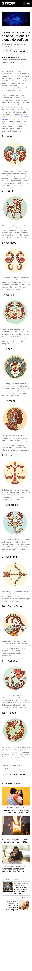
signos (20, 71)
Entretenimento (19, 44)
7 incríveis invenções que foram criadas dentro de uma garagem (21, 890)
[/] (24, 3)
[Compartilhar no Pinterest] (14, 51)
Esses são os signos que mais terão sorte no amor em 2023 (15, 840)
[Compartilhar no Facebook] (3, 51)
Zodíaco (5, 768)
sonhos (27, 117)
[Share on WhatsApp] (10, 51)
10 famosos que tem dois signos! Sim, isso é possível (13, 870)
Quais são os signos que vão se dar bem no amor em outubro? (15, 811)
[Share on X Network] (7, 51)
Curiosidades (11, 901)
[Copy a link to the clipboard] (24, 51)
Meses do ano (6, 766)
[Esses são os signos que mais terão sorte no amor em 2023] (16, 825)
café (24, 176)
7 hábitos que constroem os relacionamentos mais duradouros (12, 908)
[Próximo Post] (24, 905)
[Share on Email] (20, 51)
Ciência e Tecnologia (21, 883)
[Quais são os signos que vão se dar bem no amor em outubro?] (16, 796)
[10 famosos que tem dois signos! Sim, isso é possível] (16, 854)
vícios (5, 119)
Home (3, 57)
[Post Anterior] (8, 887)
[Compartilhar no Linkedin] (17, 51)
